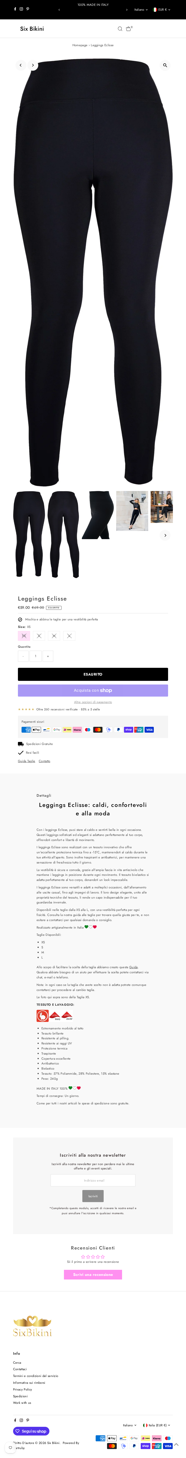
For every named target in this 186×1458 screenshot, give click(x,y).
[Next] (126, 9)
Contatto (44, 761)
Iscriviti (93, 1196)
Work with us (22, 1402)
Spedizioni (20, 1396)
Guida (133, 967)
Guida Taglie (26, 761)
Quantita (24, 646)
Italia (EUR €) (158, 1425)
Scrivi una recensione (93, 1274)
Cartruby (19, 1448)
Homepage (80, 45)
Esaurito (93, 674)
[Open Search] (120, 29)
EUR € (162, 9)
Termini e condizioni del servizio (35, 1376)
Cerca (17, 1362)
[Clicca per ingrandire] (165, 65)
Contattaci (20, 1369)
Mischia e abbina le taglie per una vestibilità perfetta (61, 619)
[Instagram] (21, 9)
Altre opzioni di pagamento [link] (93, 702)
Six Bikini (32, 28)
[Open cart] (128, 29)
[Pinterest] (27, 9)
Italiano (139, 9)
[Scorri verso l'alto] (176, 1445)
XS (24, 635)
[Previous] (59, 9)
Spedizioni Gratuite (39, 744)
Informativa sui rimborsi (29, 1382)
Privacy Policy (22, 1389)
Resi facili (32, 752)
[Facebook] (15, 9)
